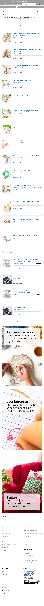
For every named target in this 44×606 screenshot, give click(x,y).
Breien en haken (6, 533)
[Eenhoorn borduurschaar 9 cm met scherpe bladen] (6, 69)
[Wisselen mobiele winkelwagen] (37, 11)
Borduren (4, 527)
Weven (3, 542)
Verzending (26, 536)
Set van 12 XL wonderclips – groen (22, 170)
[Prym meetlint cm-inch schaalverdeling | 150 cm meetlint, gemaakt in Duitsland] (6, 113)
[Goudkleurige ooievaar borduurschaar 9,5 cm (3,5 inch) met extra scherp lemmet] (6, 37)
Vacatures (4, 574)
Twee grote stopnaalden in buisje (21, 95)
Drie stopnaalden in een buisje (20, 126)
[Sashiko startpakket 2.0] (7, 279)
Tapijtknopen (5, 536)
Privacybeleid (27, 527)
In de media (26, 544)
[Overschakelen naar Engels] (37, 4)
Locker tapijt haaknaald (19, 141)
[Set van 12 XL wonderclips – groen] (6, 174)
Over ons (4, 571)
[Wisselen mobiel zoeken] (39, 11)
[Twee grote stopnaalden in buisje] (6, 98)
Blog (3, 577)
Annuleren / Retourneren (29, 539)
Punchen (4, 530)
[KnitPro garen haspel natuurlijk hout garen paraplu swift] (6, 222)
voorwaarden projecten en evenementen (33, 533)
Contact (4, 587)
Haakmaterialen (10, 14)
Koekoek (3, 14)
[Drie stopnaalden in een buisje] (6, 129)
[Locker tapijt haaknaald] (6, 144)
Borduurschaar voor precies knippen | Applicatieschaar (27, 156)
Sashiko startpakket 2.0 (19, 276)
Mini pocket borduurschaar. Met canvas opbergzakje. (26, 201)
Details (21, 42)
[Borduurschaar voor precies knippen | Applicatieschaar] (6, 159)
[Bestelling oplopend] (28, 19)
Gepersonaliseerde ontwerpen (9, 544)
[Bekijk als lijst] (23, 26)
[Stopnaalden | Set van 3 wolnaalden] (6, 84)
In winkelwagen (16, 42)
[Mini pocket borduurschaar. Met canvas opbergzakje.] (6, 207)
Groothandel (26, 542)
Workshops (4, 550)
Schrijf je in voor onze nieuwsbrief (10, 580)
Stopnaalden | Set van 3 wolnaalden (22, 80)
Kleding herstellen (6, 539)
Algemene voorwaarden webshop (31, 530)
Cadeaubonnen (5, 547)
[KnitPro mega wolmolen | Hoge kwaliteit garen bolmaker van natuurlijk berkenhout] (6, 238)
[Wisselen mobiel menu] (41, 11)
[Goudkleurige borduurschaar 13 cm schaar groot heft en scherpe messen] (6, 53)
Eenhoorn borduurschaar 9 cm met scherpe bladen (26, 65)
